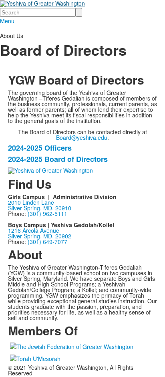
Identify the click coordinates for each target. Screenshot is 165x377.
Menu (7, 21)
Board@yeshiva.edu (81, 137)
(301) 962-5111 (47, 214)
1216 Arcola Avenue (33, 230)
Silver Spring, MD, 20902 (39, 236)
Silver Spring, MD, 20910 (39, 208)
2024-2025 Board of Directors (58, 159)
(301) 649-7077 (47, 242)
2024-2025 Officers (40, 148)
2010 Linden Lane (31, 202)
